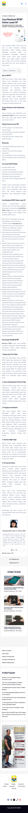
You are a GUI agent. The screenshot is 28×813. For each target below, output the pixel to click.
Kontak (5, 786)
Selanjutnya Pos (14, 562)
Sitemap (14, 788)
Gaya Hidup (5, 653)
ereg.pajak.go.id (17, 223)
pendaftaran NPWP (7, 115)
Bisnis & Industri (7, 650)
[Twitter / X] (11, 800)
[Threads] (14, 800)
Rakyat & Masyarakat (8, 662)
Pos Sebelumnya (14, 559)
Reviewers (21, 784)
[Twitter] (14, 550)
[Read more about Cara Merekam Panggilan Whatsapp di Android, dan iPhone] (14, 580)
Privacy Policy (21, 786)
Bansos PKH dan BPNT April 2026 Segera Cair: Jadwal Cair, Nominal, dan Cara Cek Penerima (14, 714)
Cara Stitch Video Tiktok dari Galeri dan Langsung (13, 608)
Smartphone (21, 26)
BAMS (19, 808)
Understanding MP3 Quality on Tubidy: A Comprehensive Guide (12, 627)
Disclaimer (12, 786)
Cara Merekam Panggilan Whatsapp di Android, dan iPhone (13, 588)
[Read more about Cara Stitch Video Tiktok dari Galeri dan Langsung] (14, 600)
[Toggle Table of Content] (18, 70)
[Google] (12, 550)
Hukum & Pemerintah (8, 656)
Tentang (6, 784)
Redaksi (13, 784)
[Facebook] (16, 550)
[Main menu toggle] (21, 3)
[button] (25, 4)
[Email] (20, 800)
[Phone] (17, 800)
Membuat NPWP (7, 343)
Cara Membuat (11, 26)
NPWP (16, 26)
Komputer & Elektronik (8, 16)
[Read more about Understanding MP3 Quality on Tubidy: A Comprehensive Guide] (14, 620)
